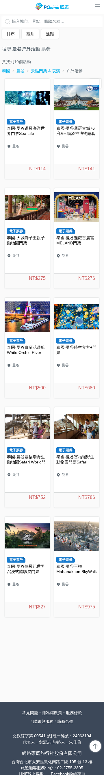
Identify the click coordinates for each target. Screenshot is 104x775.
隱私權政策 (52, 712)
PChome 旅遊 (52, 6)
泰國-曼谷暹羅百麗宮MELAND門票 (76, 238)
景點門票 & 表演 (45, 71)
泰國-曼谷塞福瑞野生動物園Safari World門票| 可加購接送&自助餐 (27, 457)
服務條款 (74, 712)
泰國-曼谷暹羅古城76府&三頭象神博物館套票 (76, 129)
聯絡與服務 (43, 721)
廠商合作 (65, 721)
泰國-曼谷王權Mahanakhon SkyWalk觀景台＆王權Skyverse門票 (76, 567)
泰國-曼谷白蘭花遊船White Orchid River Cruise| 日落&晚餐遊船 (27, 348)
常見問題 (30, 712)
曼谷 (20, 71)
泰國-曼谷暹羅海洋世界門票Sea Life (27, 129)
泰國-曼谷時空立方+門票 (76, 348)
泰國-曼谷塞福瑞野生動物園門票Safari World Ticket (76, 457)
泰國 (6, 71)
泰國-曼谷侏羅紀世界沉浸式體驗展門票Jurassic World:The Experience (27, 567)
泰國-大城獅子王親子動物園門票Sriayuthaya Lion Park (27, 238)
